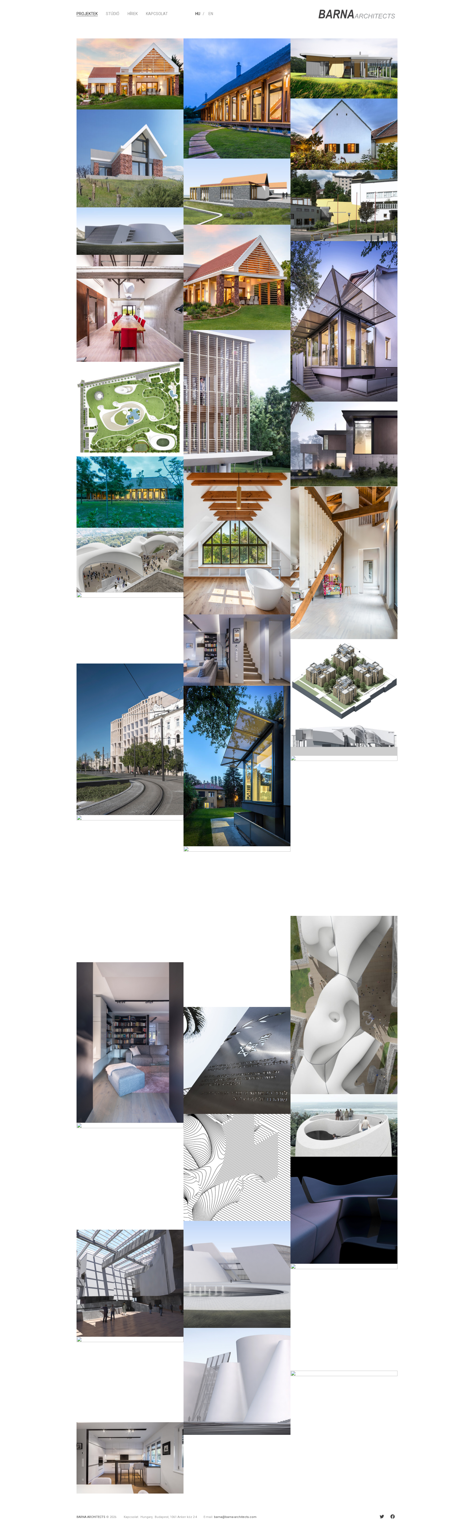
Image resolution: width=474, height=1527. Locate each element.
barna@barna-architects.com (235, 1517)
